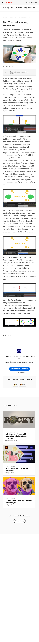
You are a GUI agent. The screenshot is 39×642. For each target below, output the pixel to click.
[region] (19, 427)
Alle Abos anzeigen (19, 372)
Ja (16, 385)
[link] (6, 8)
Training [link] (6, 8)
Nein (23, 385)
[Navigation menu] (2, 2)
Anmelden (34, 2)
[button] (27, 2)
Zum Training (19, 521)
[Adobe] (9, 2)
